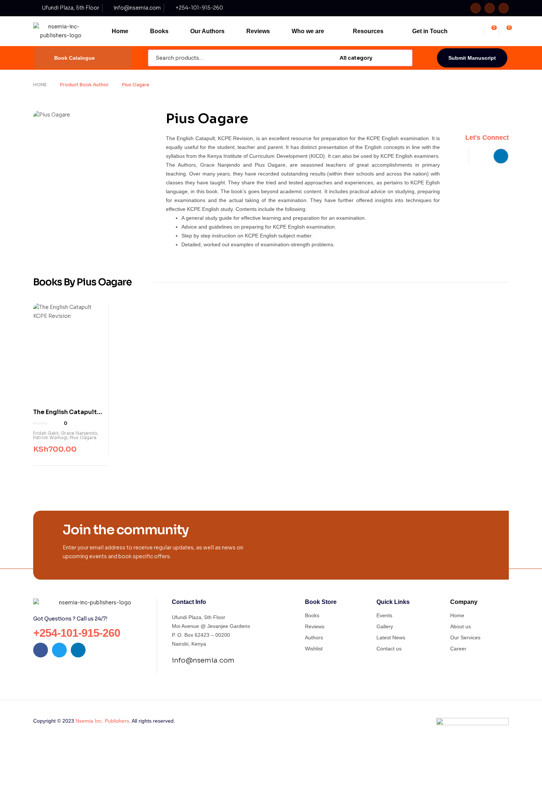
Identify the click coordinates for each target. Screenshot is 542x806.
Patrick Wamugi (50, 437)
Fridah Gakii (46, 433)
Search (403, 58)
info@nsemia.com (203, 660)
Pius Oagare (83, 437)
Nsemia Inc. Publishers (102, 721)
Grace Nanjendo (79, 433)
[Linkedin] (503, 8)
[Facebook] (475, 8)
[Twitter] (489, 8)
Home (40, 84)
